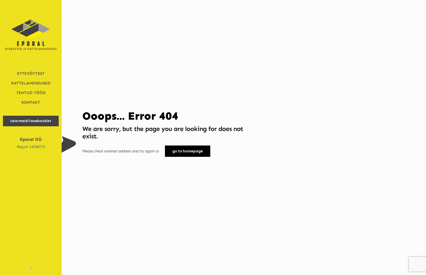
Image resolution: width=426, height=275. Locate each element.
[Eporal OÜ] (31, 34)
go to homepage (187, 151)
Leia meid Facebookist (30, 120)
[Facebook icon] (31, 268)
